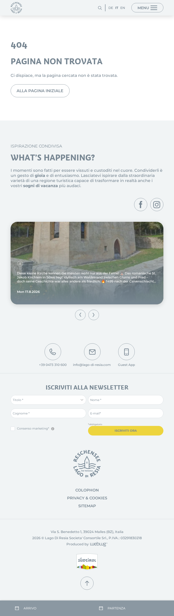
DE (110, 8)
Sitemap (87, 506)
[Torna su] (87, 583)
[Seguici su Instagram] (156, 204)
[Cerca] (100, 8)
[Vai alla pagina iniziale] (87, 463)
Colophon (87, 490)
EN (122, 8)
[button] (80, 315)
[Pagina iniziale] (16, 7)
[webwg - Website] (98, 544)
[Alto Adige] (87, 561)
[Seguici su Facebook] (140, 204)
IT (116, 8)
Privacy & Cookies (87, 498)
